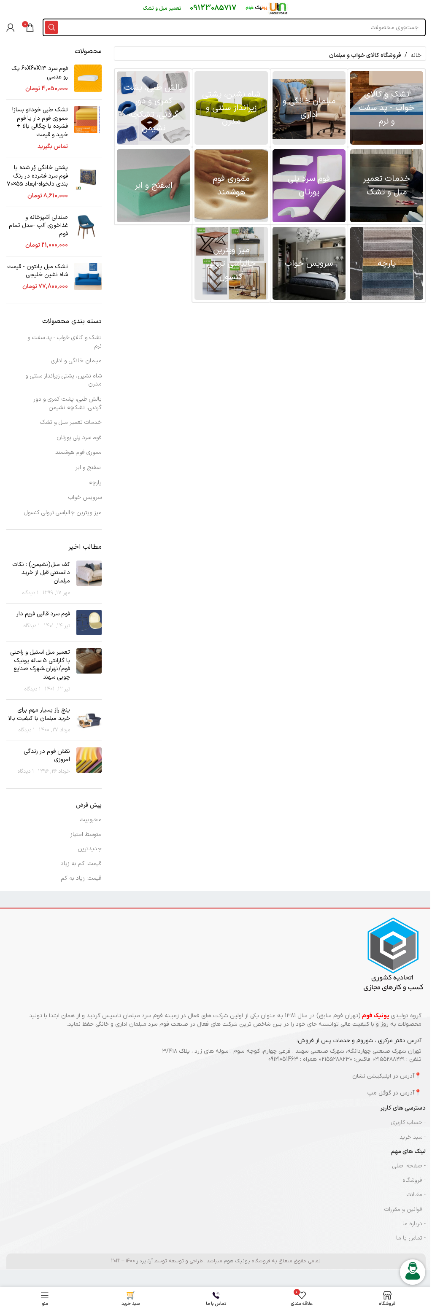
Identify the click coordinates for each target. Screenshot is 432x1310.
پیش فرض (89, 805)
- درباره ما (414, 1223)
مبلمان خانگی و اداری (76, 360)
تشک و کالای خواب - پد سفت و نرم (64, 341)
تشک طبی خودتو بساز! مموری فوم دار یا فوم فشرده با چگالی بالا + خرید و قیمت (40, 122)
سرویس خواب (85, 497)
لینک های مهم (408, 1151)
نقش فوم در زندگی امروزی (47, 755)
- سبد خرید (413, 1137)
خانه (415, 55)
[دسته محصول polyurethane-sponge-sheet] (153, 185)
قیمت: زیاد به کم (81, 878)
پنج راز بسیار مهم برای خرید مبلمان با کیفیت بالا (39, 714)
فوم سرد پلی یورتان (79, 437)
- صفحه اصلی (409, 1166)
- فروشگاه (414, 1180)
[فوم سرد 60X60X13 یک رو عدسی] (88, 79)
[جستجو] (51, 27)
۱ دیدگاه (30, 593)
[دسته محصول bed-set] (309, 263)
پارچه (95, 482)
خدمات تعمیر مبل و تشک (71, 422)
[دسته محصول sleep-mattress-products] (386, 107)
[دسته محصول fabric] (386, 263)
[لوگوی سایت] (267, 8)
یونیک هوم (237, 1261)
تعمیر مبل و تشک (162, 8)
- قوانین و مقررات (405, 1209)
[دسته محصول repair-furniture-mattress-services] (386, 185)
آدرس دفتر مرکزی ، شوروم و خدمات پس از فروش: (359, 1041)
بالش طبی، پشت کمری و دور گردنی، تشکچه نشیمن (67, 403)
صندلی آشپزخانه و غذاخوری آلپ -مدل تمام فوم (38, 225)
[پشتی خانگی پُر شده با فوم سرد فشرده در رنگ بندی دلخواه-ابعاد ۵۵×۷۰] (88, 182)
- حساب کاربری (408, 1122)
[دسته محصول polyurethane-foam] (309, 185)
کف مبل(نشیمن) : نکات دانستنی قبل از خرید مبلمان (41, 572)
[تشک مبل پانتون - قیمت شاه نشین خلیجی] (88, 277)
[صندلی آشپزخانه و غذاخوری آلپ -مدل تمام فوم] (88, 231)
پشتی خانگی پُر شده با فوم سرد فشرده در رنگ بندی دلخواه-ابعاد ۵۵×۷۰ (37, 176)
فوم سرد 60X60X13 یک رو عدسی (39, 73)
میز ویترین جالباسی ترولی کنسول (63, 512)
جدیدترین (90, 848)
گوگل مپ (379, 1093)
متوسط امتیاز (86, 834)
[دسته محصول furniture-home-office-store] (309, 107)
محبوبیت (91, 819)
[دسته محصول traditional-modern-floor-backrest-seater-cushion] (230, 107)
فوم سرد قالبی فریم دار (43, 613)
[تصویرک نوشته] (89, 579)
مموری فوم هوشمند (78, 452)
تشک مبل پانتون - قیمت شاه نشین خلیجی (37, 271)
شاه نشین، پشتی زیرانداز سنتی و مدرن (63, 380)
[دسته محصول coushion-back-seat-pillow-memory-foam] (153, 107)
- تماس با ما (411, 1238)
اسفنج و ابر (89, 467)
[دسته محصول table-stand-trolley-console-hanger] (230, 263)
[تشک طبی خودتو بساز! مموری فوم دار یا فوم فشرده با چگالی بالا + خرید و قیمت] (88, 128)
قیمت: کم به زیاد (81, 863)
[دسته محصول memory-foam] (230, 185)
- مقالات (416, 1194)
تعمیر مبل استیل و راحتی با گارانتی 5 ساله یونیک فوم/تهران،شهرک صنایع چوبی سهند (40, 665)
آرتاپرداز (144, 1261)
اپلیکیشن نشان (371, 1076)
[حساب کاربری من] (10, 27)
